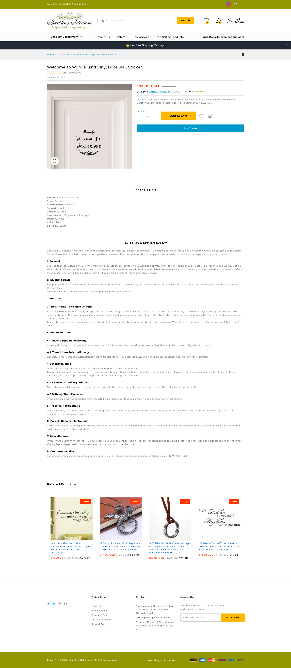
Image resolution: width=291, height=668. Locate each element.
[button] (65, 73)
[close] (287, 45)
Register (239, 22)
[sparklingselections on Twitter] (54, 604)
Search (185, 20)
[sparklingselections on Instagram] (65, 604)
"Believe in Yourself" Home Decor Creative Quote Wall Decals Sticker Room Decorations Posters (219, 546)
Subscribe (232, 617)
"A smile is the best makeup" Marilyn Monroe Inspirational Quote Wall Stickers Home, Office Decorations (71, 548)
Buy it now (190, 128)
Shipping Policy (100, 615)
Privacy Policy (99, 610)
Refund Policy (99, 624)
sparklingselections (163, 91)
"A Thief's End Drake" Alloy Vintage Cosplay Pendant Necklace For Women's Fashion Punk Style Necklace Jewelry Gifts (169, 548)
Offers (121, 37)
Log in (237, 19)
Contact (141, 597)
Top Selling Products (170, 37)
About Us (104, 37)
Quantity (141, 111)
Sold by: (141, 91)
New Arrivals (141, 37)
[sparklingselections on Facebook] (48, 604)
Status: (189, 91)
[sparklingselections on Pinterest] (59, 604)
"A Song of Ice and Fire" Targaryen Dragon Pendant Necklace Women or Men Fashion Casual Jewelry (120, 546)
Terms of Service (101, 619)
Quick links (99, 597)
